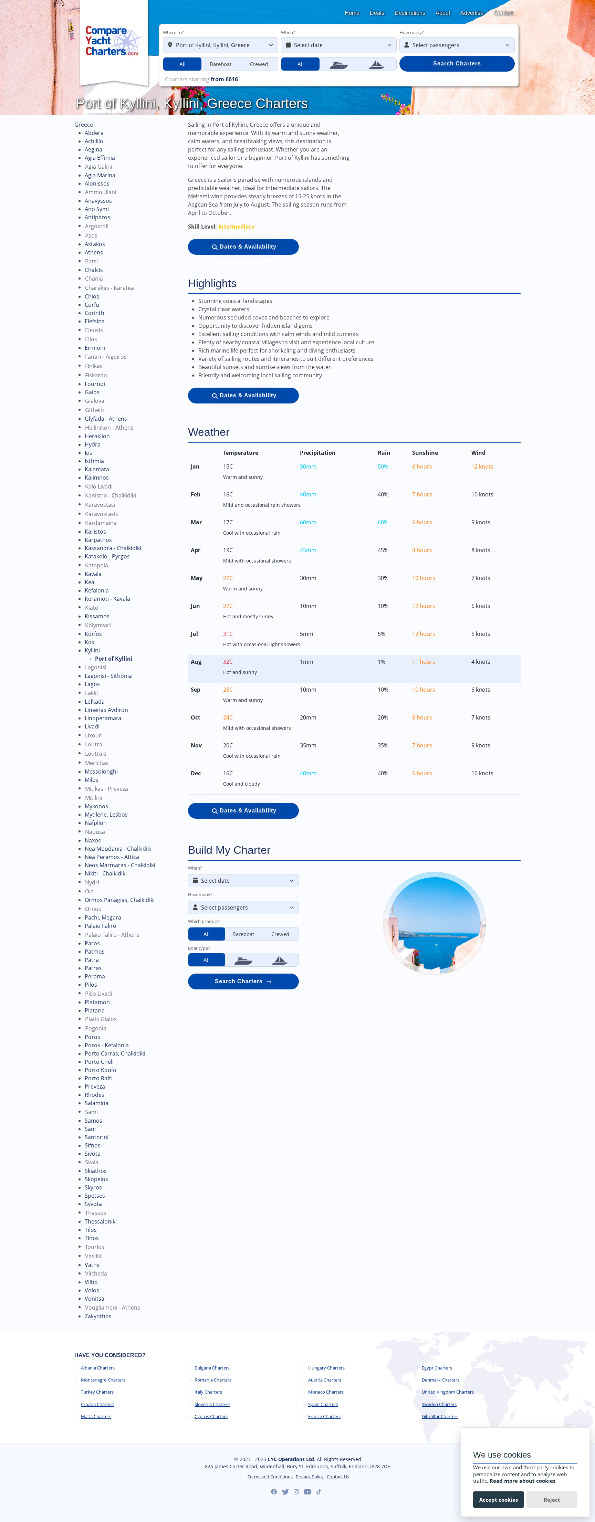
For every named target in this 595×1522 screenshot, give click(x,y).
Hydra (93, 444)
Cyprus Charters (211, 1416)
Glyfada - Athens (106, 418)
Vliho (91, 1282)
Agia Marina (100, 175)
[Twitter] (285, 1492)
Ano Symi (97, 209)
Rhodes (94, 1095)
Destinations (410, 13)
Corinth (94, 313)
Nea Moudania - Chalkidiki (118, 848)
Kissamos (97, 616)
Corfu (92, 304)
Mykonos (96, 806)
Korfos (93, 634)
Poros (92, 1037)
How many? (411, 32)
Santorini (96, 1137)
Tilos (91, 1230)
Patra (92, 960)
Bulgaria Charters (212, 1368)
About (443, 13)
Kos (89, 642)
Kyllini (92, 650)
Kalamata (97, 469)
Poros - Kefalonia (107, 1045)
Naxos (93, 840)
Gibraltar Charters (440, 1416)
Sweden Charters (439, 1404)
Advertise (471, 13)
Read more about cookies (522, 1480)
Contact (503, 13)
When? (288, 32)
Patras (93, 968)
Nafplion (96, 823)
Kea (89, 582)
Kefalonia (97, 590)
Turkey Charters (97, 1392)
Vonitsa (94, 1298)
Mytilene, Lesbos (106, 814)
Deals (377, 13)
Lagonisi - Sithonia (108, 676)
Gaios (92, 392)
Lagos (92, 684)
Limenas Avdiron (106, 710)
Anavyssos (98, 200)
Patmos (95, 951)
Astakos (95, 244)
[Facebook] (274, 1492)
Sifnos (93, 1145)
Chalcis (94, 270)
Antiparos (97, 217)
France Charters (324, 1416)
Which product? (204, 921)
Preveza (95, 1086)
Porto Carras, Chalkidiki (115, 1053)
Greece (83, 124)
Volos (92, 1290)
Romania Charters (213, 1380)
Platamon (97, 1002)
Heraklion (97, 436)
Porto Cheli (99, 1062)
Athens (94, 252)
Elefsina (95, 321)
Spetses (95, 1195)
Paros (92, 943)
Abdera (94, 133)
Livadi (92, 726)
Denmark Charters (440, 1380)
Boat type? (199, 948)
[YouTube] (308, 1492)
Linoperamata (103, 718)
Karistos (95, 531)
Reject (552, 1499)
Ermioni (95, 347)
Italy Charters (208, 1392)
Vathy (92, 1265)
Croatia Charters (97, 1404)
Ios (88, 452)
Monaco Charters (326, 1392)
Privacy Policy (310, 1477)
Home (352, 13)
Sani (90, 1129)
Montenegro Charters (103, 1380)
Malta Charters (96, 1416)
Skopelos (96, 1179)
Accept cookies (498, 1499)
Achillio (94, 141)
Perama (95, 976)
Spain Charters (323, 1404)
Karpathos (98, 540)
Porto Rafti (99, 1078)
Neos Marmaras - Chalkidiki (120, 865)
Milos (91, 780)
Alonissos (97, 183)
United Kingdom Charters (448, 1392)
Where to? (173, 32)
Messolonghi (101, 771)
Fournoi (95, 384)
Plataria (95, 1010)
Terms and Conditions (270, 1477)
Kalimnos (97, 477)
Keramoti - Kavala (107, 598)
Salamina (96, 1103)
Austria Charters (324, 1380)
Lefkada (95, 701)
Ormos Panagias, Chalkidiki (120, 900)
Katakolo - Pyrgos (107, 556)
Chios (92, 296)
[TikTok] (318, 1491)
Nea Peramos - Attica (112, 857)
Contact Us (338, 1477)
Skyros (93, 1187)
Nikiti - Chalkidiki (106, 873)
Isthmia (94, 461)
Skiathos (96, 1171)
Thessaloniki (101, 1221)
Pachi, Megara (103, 917)
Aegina (93, 149)
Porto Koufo (100, 1070)
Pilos (91, 984)
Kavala (93, 574)
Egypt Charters (437, 1368)
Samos (93, 1120)
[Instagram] (296, 1492)
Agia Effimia (100, 157)
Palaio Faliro (100, 926)
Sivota (93, 1153)
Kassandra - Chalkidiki (113, 548)
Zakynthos (98, 1316)
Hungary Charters (326, 1368)
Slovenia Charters (212, 1404)
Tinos (92, 1238)
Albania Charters (98, 1368)
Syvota (93, 1204)
